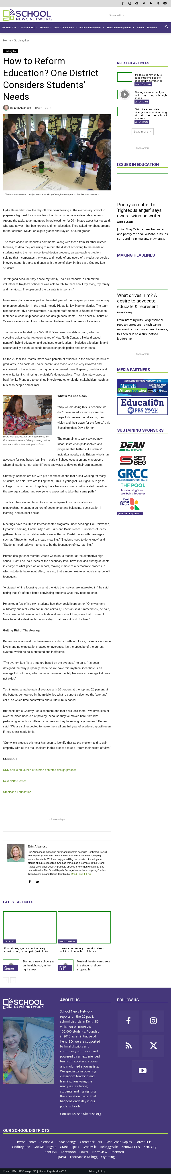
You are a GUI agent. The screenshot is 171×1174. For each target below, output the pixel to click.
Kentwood (69, 1152)
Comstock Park (91, 1142)
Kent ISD (9, 941)
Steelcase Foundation (17, 792)
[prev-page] (6, 980)
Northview (100, 1152)
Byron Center (26, 1142)
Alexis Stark (125, 221)
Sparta (62, 1157)
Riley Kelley (124, 312)
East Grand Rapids (119, 1142)
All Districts (9, 967)
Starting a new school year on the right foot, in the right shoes (39, 965)
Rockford (118, 1152)
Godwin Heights (45, 1147)
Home (7, 40)
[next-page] (13, 980)
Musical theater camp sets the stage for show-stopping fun (93, 965)
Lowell (84, 1152)
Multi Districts (67, 941)
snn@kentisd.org (89, 1114)
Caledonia (46, 1142)
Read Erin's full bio (81, 874)
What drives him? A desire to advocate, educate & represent (137, 301)
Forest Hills (62, 967)
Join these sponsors (130, 513)
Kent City (150, 1147)
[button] (166, 26)
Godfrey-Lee (22, 40)
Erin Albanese (22, 107)
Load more (141, 131)
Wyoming (108, 1157)
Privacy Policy (97, 1171)
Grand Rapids (70, 1147)
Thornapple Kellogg (83, 1157)
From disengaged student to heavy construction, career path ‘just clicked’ (27, 950)
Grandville (90, 1147)
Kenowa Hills (131, 1147)
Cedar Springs (67, 1142)
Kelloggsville (109, 1147)
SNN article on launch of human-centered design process (40, 770)
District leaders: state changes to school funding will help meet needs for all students (150, 114)
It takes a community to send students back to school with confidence (81, 950)
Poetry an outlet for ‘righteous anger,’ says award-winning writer (139, 210)
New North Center (14, 781)
